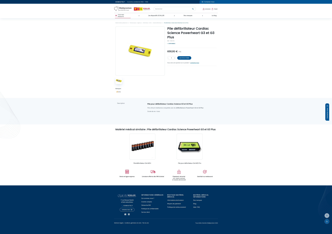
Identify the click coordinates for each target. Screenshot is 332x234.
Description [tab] (121, 103)
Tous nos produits (121, 15)
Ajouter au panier (184, 58)
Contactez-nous (126, 209)
